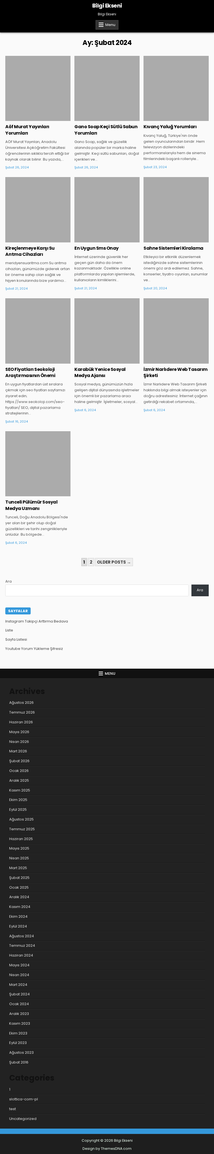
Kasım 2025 (19, 790)
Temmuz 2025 (22, 829)
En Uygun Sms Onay (96, 248)
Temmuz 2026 (22, 712)
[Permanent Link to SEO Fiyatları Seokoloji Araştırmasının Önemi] (37, 330)
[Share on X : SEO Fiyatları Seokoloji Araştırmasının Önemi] (29, 360)
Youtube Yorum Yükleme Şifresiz (34, 648)
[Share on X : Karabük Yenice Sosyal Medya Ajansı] (99, 360)
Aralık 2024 (19, 897)
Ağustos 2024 (21, 936)
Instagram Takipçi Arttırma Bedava (36, 621)
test (12, 1109)
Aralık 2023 (19, 1013)
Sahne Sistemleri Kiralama (173, 248)
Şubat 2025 (19, 877)
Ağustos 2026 (21, 702)
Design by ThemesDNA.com (107, 1148)
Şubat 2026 (19, 761)
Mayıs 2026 (19, 732)
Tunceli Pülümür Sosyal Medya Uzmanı (31, 505)
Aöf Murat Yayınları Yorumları (27, 129)
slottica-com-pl (23, 1099)
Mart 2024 (18, 984)
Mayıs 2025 (19, 848)
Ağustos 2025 (21, 819)
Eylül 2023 (18, 1042)
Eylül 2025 (18, 809)
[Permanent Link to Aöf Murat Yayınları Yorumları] (37, 88)
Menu (110, 24)
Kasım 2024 (19, 906)
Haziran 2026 (21, 722)
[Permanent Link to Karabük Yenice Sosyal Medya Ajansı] (106, 330)
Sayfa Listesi (16, 639)
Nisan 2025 (19, 858)
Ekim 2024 (18, 916)
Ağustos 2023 (21, 1052)
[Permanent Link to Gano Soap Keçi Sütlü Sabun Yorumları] (106, 88)
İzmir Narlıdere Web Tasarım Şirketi (176, 372)
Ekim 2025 (18, 799)
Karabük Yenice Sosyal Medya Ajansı (100, 372)
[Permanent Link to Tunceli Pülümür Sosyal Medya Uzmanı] (37, 463)
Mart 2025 (18, 868)
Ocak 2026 (19, 770)
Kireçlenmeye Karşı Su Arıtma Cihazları (30, 251)
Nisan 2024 (19, 974)
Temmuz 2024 (22, 945)
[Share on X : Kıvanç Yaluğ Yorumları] (168, 118)
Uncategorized (38, 74)
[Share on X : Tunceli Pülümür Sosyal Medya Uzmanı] (29, 493)
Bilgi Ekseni (107, 5)
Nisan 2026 (19, 741)
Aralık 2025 (19, 780)
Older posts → (114, 562)
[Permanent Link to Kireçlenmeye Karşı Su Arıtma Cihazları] (37, 209)
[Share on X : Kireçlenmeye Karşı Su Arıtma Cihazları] (29, 239)
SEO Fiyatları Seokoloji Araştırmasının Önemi (30, 372)
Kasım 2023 (19, 1023)
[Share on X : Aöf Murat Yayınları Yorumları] (29, 118)
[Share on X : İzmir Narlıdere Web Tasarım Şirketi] (168, 360)
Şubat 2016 (18, 1062)
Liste (9, 630)
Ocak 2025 (19, 887)
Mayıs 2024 (19, 965)
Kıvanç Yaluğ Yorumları (170, 126)
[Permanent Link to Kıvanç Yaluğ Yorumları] (176, 88)
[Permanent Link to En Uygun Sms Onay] (106, 209)
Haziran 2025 (21, 838)
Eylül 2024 (18, 926)
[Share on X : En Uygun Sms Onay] (99, 239)
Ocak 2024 (19, 1004)
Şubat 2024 (19, 994)
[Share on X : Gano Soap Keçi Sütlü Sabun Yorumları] (99, 118)
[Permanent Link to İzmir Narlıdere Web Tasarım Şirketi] (176, 330)
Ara (8, 581)
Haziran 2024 (21, 955)
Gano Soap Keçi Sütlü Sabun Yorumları (105, 129)
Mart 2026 (18, 751)
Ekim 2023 (18, 1033)
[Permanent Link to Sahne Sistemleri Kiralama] (176, 209)
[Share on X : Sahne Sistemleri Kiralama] (168, 239)
